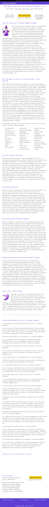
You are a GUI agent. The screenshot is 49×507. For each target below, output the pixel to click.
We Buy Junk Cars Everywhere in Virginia (17, 454)
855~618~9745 (24, 15)
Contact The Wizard (41, 500)
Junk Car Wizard (7, 475)
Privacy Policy (24, 500)
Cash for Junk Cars (8, 500)
